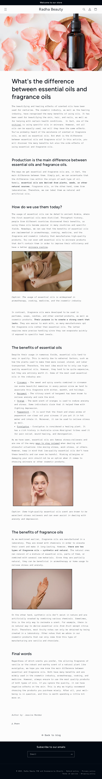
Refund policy (72, 771)
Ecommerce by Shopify (53, 771)
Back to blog (53, 735)
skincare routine (38, 247)
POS (37, 771)
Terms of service (70, 774)
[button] (5, 9)
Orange (20, 401)
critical (16, 125)
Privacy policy (88, 771)
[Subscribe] (71, 754)
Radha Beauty (29, 771)
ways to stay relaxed (48, 443)
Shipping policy (88, 774)
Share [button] (17, 724)
